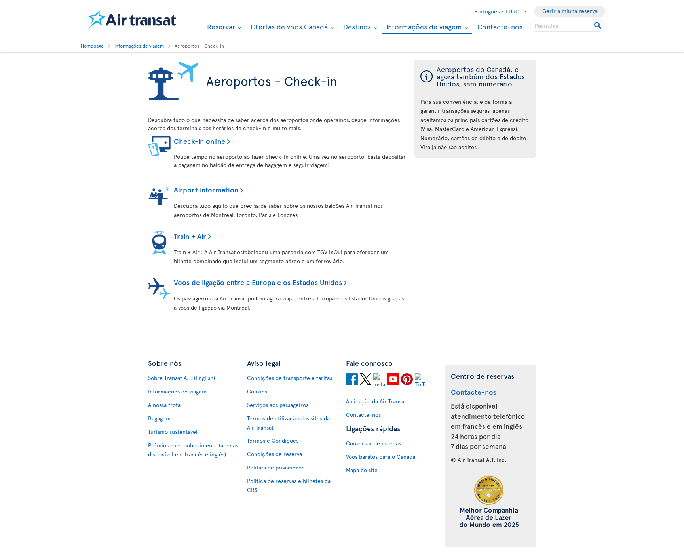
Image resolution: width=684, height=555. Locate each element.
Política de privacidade (276, 467)
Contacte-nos (499, 26)
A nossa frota (164, 405)
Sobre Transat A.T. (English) (181, 378)
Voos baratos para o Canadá (380, 456)
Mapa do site (362, 470)
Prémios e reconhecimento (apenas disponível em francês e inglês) (193, 449)
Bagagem (159, 418)
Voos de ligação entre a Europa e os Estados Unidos (258, 282)
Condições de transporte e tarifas (289, 378)
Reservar (220, 26)
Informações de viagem (423, 27)
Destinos (356, 26)
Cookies (257, 391)
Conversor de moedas (373, 443)
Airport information (206, 189)
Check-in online (199, 141)
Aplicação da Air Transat (376, 401)
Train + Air (190, 236)
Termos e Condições (272, 440)
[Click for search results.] (598, 26)
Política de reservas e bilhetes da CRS (289, 485)
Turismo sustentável (173, 431)
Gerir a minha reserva (569, 11)
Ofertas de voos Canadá (288, 26)
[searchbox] (567, 26)
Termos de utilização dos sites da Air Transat (288, 422)
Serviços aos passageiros (277, 405)
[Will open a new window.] (352, 380)
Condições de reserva (274, 454)
